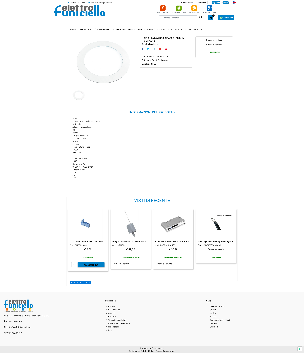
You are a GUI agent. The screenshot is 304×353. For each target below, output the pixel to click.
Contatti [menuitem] (112, 316)
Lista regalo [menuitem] (113, 327)
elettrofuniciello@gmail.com (101, 3)
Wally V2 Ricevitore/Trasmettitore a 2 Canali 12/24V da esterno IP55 (130, 241)
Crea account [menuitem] (114, 309)
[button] (201, 17)
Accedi (225, 3)
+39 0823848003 (77, 3)
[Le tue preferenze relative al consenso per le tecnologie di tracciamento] (300, 349)
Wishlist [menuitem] (213, 316)
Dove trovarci (187, 3)
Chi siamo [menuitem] (112, 306)
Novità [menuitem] (213, 313)
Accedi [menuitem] (111, 313)
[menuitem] (234, 2)
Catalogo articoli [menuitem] (217, 306)
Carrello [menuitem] (213, 323)
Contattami (227, 17)
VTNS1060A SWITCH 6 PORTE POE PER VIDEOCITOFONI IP (173, 241)
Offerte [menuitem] (213, 309)
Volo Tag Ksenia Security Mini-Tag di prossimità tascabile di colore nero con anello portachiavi (216, 241)
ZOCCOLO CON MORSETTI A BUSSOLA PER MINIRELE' (88, 241)
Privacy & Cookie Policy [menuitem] (119, 323)
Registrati (216, 3)
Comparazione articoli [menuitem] (220, 320)
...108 (85, 283)
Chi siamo (202, 3)
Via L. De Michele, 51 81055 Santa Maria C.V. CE (27, 316)
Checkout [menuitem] (214, 327)
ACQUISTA (91, 264)
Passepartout (158, 348)
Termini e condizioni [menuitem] (117, 320)
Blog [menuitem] (110, 330)
